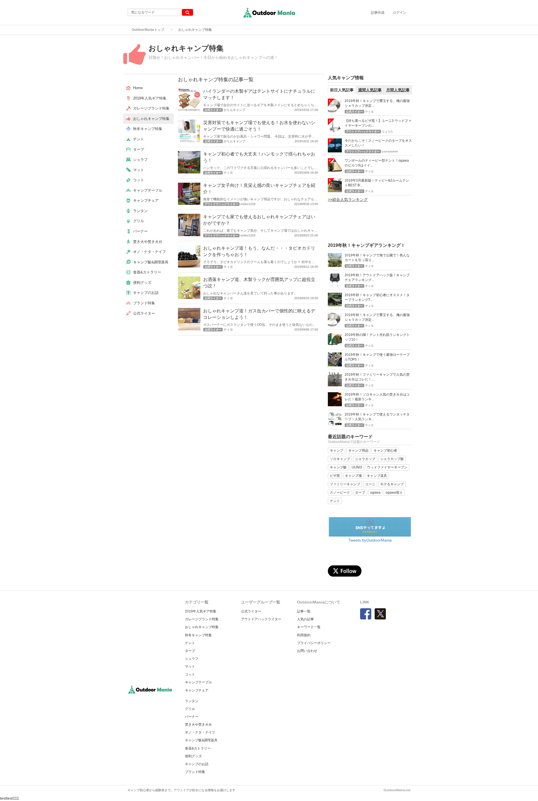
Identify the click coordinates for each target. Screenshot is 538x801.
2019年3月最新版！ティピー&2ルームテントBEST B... (377, 182)
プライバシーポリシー (314, 643)
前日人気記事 (342, 90)
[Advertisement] (430, 55)
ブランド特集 (195, 772)
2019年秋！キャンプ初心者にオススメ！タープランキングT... (377, 297)
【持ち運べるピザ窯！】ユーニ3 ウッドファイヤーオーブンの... (378, 123)
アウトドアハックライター (261, 619)
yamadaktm (390, 151)
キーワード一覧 (309, 627)
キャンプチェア (196, 690)
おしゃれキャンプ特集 (202, 627)
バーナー (191, 717)
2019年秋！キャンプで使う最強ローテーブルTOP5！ (377, 357)
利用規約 (303, 635)
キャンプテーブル (198, 682)
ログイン (399, 13)
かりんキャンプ (234, 110)
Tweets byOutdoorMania (370, 540)
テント (190, 643)
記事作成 (377, 13)
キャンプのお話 (196, 764)
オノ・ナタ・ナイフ (200, 732)
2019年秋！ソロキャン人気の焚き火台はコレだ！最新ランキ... (377, 397)
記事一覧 (303, 611)
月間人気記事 (398, 90)
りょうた (387, 131)
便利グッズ (193, 756)
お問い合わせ (307, 651)
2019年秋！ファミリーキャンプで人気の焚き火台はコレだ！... (377, 377)
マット (190, 666)
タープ (190, 651)
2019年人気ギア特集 (200, 611)
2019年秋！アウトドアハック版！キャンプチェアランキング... (377, 277)
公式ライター (251, 611)
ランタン (191, 701)
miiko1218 (247, 204)
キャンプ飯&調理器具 (201, 740)
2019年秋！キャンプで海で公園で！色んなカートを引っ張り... (377, 257)
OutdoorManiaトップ (148, 30)
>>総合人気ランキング (348, 199)
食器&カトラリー (198, 748)
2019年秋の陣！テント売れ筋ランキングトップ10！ (377, 337)
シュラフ (191, 659)
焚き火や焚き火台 (198, 724)
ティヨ (228, 172)
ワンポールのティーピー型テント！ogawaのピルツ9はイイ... (377, 163)
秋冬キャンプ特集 (198, 635)
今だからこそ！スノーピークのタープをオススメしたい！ (378, 143)
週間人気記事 (370, 90)
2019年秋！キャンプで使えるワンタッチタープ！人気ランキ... (377, 416)
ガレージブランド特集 (202, 619)
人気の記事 (305, 619)
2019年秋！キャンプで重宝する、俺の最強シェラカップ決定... (377, 103)
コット (190, 674)
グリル (190, 709)
